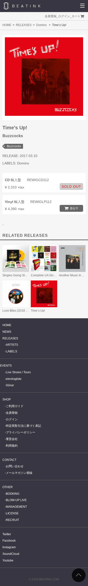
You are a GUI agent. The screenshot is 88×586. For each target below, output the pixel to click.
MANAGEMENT (16, 506)
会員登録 (50, 16)
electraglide (14, 379)
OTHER (7, 487)
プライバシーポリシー (20, 432)
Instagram (9, 547)
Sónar (10, 385)
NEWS (6, 331)
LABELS (11, 351)
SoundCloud (10, 554)
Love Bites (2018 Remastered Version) (28, 310)
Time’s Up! (38, 310)
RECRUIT (12, 520)
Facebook (9, 540)
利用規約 (12, 445)
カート (76, 16)
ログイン (64, 16)
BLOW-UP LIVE (16, 500)
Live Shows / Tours (18, 372)
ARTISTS (12, 344)
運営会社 (12, 439)
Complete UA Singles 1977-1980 (53, 275)
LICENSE (12, 513)
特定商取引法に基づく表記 (23, 425)
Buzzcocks (14, 146)
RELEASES (24, 25)
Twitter (6, 534)
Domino (41, 25)
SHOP (6, 399)
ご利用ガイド (14, 406)
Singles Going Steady (16, 275)
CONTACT (9, 460)
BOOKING (12, 493)
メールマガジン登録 (19, 473)
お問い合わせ (14, 466)
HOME (6, 25)
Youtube (7, 560)
